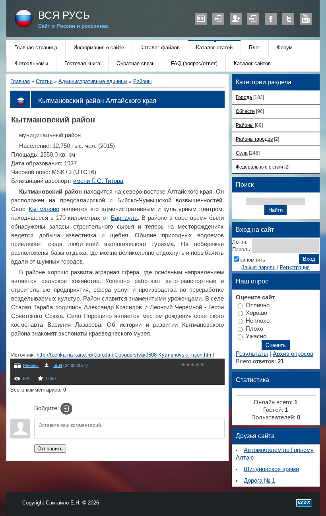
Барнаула (124, 218)
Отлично (258, 305)
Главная (20, 81)
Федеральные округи (259, 166)
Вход (253, 19)
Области (245, 111)
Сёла (242, 152)
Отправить (50, 449)
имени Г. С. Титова (98, 181)
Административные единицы (92, 81)
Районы (142, 81)
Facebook (271, 19)
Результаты (252, 354)
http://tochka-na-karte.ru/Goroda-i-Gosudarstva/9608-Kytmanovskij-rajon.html (125, 355)
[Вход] (66, 409)
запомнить (252, 260)
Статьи (44, 81)
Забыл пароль (258, 267)
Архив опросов (293, 354)
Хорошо (256, 313)
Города (244, 97)
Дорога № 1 (259, 480)
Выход (218, 19)
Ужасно (256, 336)
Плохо (254, 328)
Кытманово (44, 209)
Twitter (288, 19)
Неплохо (258, 321)
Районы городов (254, 139)
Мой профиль (201, 19)
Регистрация (236, 19)
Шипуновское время (271, 469)
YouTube (306, 19)
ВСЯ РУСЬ (64, 15)
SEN (57, 365)
